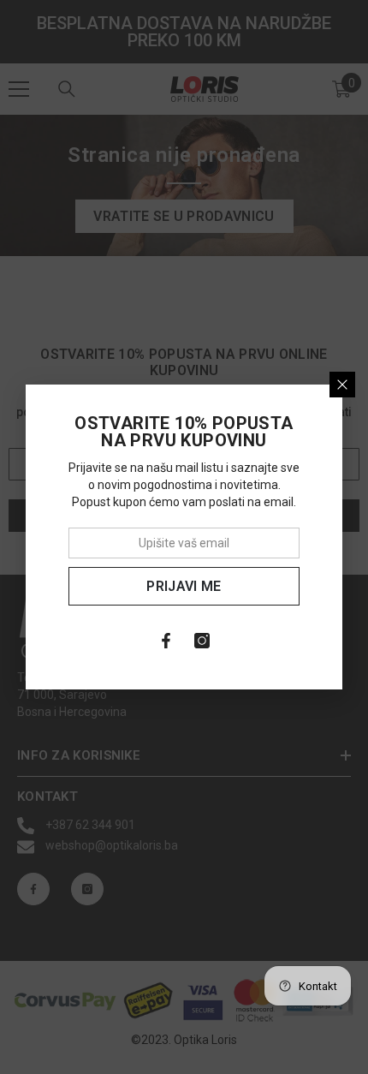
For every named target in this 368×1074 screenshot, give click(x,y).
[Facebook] (166, 641)
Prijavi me (183, 586)
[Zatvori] (342, 384)
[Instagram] (202, 641)
